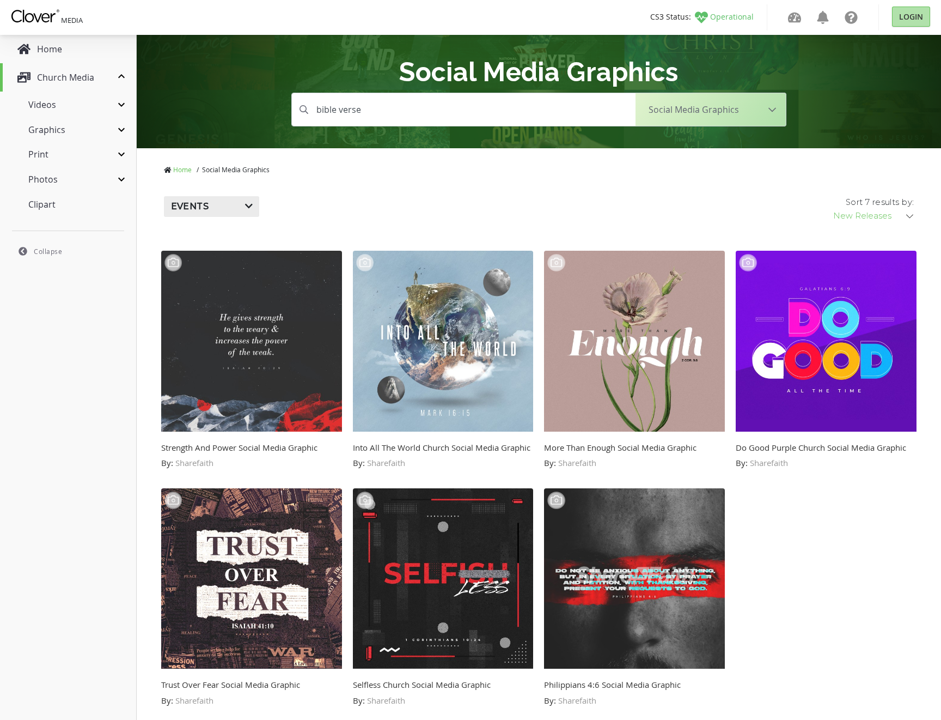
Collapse (48, 251)
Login (911, 16)
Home (182, 169)
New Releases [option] (862, 216)
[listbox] (874, 215)
